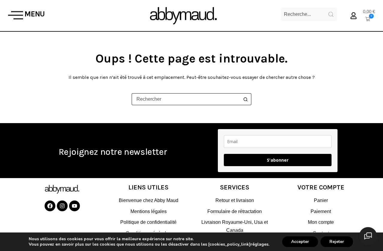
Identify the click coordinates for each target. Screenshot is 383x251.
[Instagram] (62, 206)
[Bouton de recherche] (245, 99)
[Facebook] (50, 206)
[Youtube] (74, 206)
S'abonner (277, 160)
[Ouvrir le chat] (368, 236)
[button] (15, 15)
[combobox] (186, 99)
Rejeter (336, 241)
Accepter (300, 241)
